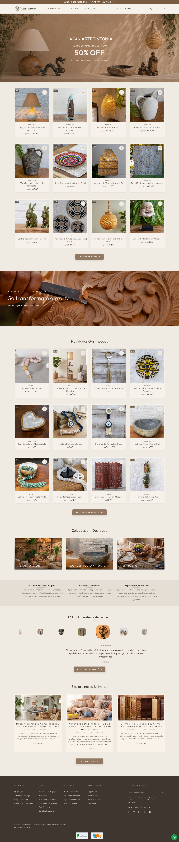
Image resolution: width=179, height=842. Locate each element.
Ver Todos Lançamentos (89, 512)
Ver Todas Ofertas (89, 257)
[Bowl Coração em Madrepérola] (32, 422)
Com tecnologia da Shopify (22, 827)
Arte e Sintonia (24, 824)
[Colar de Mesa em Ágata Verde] (32, 474)
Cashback (92, 803)
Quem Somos (19, 792)
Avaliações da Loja (22, 795)
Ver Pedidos (93, 795)
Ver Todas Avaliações (89, 669)
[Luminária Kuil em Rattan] (109, 105)
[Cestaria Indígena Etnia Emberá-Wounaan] (147, 366)
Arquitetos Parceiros (71, 795)
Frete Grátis (43, 795)
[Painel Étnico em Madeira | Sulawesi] (147, 161)
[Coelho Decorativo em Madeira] (32, 216)
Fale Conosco (44, 807)
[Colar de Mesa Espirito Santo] (70, 474)
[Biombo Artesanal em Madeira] (109, 474)
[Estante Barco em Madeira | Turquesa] (70, 105)
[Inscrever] (163, 792)
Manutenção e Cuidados (49, 799)
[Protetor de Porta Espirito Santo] (109, 366)
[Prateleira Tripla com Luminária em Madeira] (70, 366)
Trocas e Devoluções (47, 792)
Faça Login (92, 792)
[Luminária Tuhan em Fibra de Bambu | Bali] (109, 216)
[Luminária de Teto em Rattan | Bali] (109, 161)
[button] (151, 8)
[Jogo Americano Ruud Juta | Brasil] (70, 161)
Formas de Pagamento (48, 803)
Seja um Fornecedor (71, 799)
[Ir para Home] (25, 9)
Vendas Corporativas (71, 792)
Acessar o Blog (89, 761)
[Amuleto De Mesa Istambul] (70, 422)
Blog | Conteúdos (21, 799)
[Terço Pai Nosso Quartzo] (32, 366)
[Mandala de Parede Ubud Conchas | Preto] (70, 216)
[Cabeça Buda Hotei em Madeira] (147, 216)
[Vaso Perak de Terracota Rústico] (147, 105)
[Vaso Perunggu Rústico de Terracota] (32, 161)
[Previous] (21, 631)
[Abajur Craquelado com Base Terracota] (32, 105)
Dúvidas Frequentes (47, 811)
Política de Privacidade (23, 803)
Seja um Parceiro (70, 803)
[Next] (157, 631)
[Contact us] (174, 837)
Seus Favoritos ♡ (95, 799)
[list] (89, 592)
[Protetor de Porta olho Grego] (109, 422)
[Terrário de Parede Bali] (147, 474)
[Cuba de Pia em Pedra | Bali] (147, 422)
